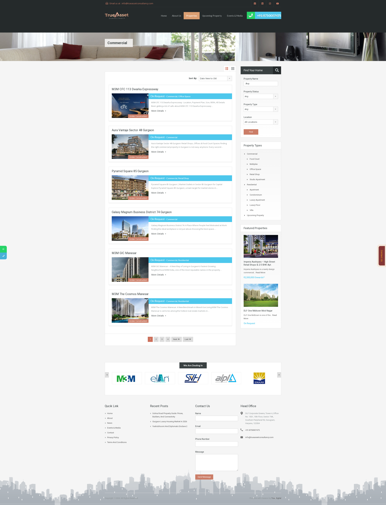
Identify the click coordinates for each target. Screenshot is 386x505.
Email (198, 426)
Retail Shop (255, 174)
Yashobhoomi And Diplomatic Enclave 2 (169, 426)
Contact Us (381, 256)
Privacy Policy (113, 437)
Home (164, 15)
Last (186, 339)
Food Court (254, 159)
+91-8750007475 (252, 430)
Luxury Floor (255, 205)
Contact (262, 15)
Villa (251, 210)
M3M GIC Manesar (124, 253)
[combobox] (215, 78)
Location (248, 117)
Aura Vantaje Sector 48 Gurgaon (133, 130)
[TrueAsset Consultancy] (119, 15)
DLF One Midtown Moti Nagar (258, 310)
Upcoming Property (212, 15)
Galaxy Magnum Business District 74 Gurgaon (142, 212)
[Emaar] (226, 378)
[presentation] (107, 375)
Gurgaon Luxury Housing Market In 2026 (169, 421)
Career (275, 15)
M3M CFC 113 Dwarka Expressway (135, 89)
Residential (252, 184)
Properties (191, 15)
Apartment (254, 190)
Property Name (251, 79)
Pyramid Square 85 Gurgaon (130, 171)
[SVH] (160, 378)
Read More (260, 272)
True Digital (276, 498)
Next (175, 339)
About (110, 418)
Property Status (251, 91)
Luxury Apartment (257, 200)
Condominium (256, 195)
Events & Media (235, 15)
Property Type (250, 104)
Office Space (255, 169)
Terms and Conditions (117, 442)
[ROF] (259, 378)
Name (198, 413)
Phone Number (202, 439)
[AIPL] (193, 378)
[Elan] (127, 378)
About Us (176, 15)
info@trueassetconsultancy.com (137, 3)
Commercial (252, 154)
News (250, 15)
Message (199, 452)
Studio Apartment (257, 179)
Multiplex (254, 164)
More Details (158, 110)
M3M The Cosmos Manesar (130, 294)
